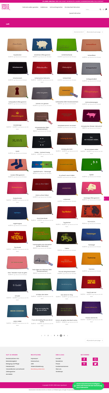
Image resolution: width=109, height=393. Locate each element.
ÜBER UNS (58, 1)
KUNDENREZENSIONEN (87, 1)
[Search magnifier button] (100, 9)
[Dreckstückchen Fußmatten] (6, 9)
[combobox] (79, 32)
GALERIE (77, 1)
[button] (88, 386)
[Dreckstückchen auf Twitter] (96, 364)
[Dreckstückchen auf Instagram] (96, 359)
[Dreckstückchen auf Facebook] (84, 359)
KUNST (64, 1)
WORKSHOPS (71, 1)
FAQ (95, 1)
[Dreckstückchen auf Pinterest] (84, 364)
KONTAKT (100, 1)
